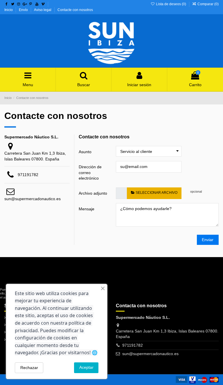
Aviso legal (43, 10)
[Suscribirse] (67, 280)
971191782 (28, 174)
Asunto (85, 151)
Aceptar (86, 367)
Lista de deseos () (171, 4)
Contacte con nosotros (75, 10)
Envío (24, 10)
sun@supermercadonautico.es (32, 198)
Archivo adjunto (93, 193)
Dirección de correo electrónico (90, 172)
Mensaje (86, 209)
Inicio (9, 10)
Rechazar (29, 367)
